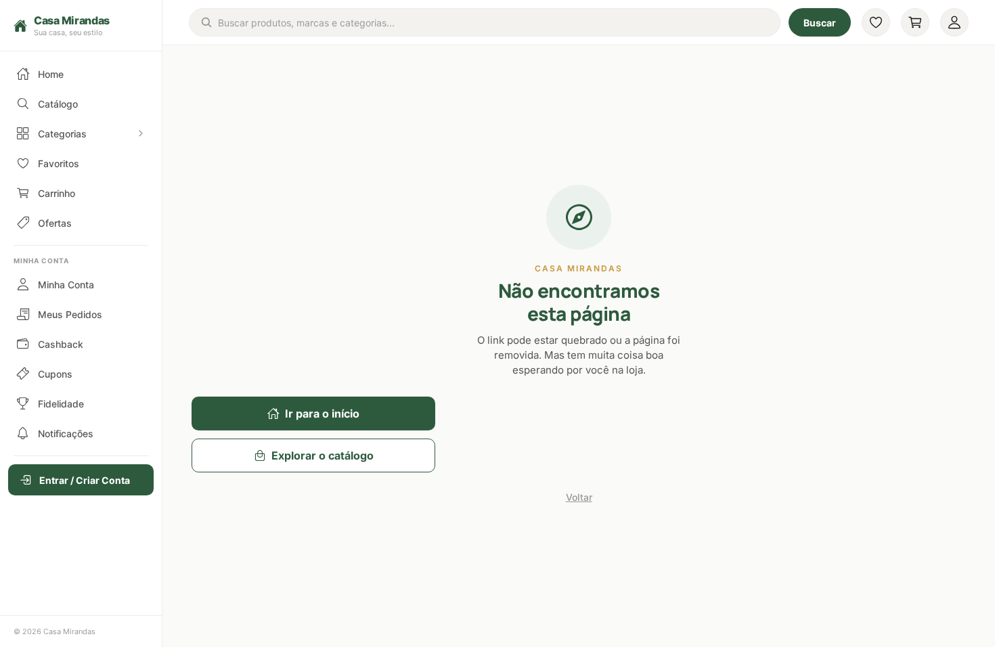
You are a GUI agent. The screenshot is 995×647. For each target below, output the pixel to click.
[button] (81, 25)
